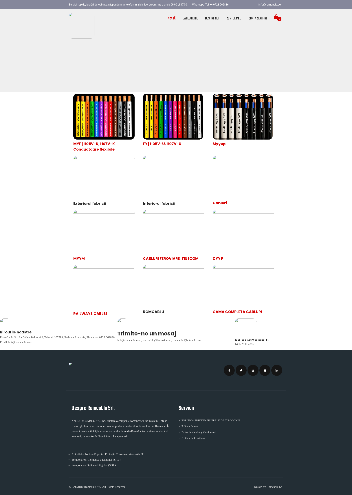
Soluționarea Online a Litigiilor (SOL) (94, 465)
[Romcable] (81, 26)
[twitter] (241, 370)
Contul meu (233, 18)
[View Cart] (276, 17)
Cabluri (220, 202)
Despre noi (212, 18)
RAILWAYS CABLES (90, 313)
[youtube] (264, 370)
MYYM (79, 258)
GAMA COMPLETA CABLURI (237, 311)
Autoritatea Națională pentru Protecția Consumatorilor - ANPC (108, 454)
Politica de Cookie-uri (194, 438)
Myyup (219, 143)
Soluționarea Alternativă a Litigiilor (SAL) (96, 459)
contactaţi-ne (258, 18)
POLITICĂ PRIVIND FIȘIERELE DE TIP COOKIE (211, 420)
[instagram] (252, 370)
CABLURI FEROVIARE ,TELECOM (171, 258)
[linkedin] (276, 370)
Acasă (171, 18)
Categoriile (190, 18)
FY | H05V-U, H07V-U (162, 143)
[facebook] (229, 370)
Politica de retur (190, 426)
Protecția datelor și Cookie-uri (199, 432)
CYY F (218, 258)
